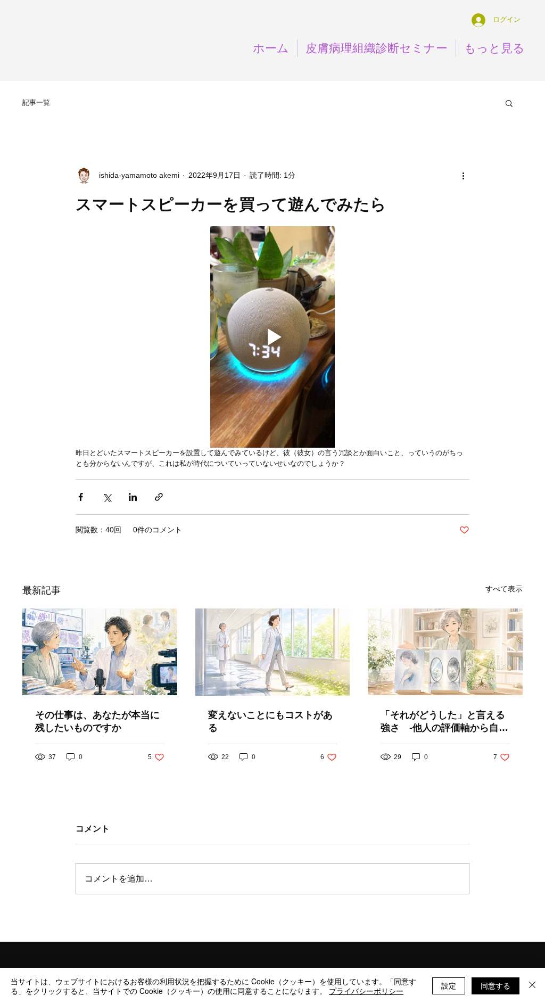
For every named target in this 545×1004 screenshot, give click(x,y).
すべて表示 (504, 589)
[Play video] (272, 337)
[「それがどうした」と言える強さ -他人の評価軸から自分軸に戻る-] (445, 651)
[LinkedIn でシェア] (133, 497)
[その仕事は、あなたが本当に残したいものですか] (99, 651)
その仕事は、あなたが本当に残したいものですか (97, 721)
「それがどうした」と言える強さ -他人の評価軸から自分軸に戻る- (444, 722)
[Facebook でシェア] (81, 497)
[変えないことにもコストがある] (272, 652)
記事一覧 (36, 102)
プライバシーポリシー (366, 990)
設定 (448, 985)
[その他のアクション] (463, 175)
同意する (495, 985)
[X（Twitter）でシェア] (107, 497)
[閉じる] (532, 985)
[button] (509, 102)
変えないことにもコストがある (270, 721)
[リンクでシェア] (159, 497)
